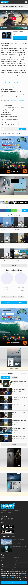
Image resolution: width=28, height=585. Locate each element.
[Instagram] (9, 520)
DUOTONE (21, 287)
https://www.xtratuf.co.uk (7, 88)
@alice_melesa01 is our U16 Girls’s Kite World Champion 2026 (21, 226)
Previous (8, 302)
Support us (22, 129)
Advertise (16, 557)
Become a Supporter (6, 561)
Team (15, 564)
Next (20, 302)
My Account (4, 557)
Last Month (5, 377)
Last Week (14, 377)
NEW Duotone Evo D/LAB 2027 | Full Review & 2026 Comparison (21, 257)
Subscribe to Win (20, 37)
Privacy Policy (10, 577)
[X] (5, 520)
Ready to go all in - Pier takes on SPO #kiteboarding (7, 257)
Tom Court (7, 287)
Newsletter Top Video (13, 296)
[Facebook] (2, 520)
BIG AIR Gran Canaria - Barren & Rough (7, 226)
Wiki (15, 567)
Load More (14, 265)
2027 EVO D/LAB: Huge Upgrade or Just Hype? (7, 242)
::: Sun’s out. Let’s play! (20, 242)
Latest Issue (4, 566)
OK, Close (14, 582)
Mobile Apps (17, 561)
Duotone (4, 296)
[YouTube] (12, 520)
